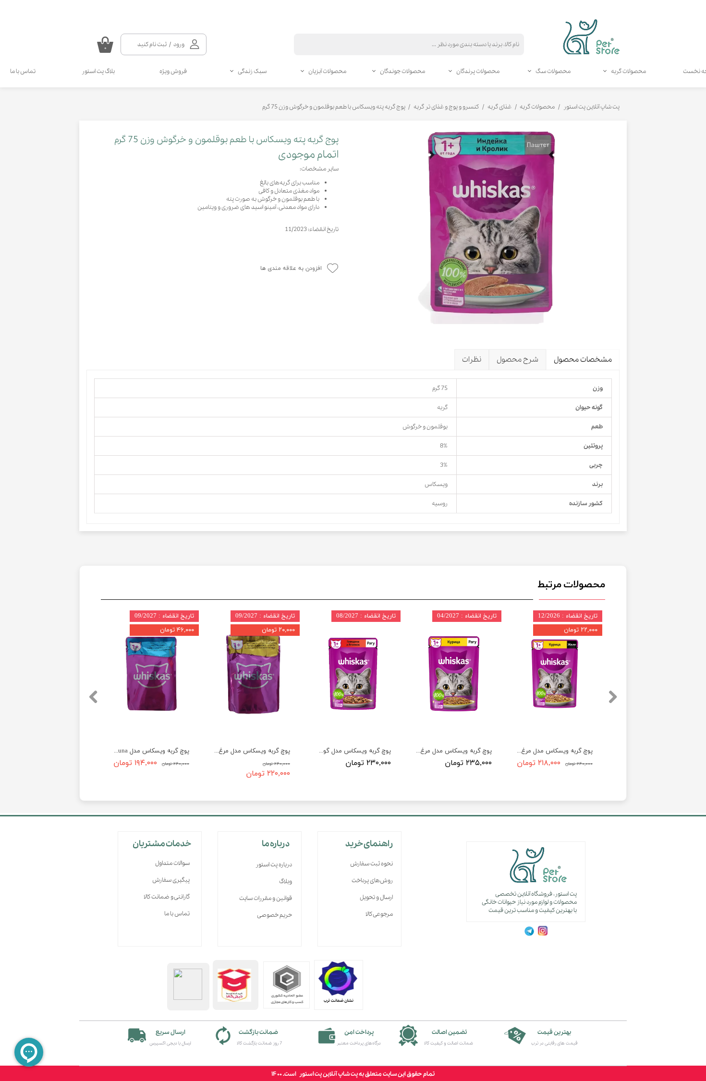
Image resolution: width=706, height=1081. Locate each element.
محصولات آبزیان (327, 71)
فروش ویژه (173, 71)
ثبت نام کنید (152, 44)
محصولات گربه (628, 71)
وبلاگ (285, 881)
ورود (178, 44)
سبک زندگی (252, 71)
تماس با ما (177, 914)
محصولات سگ (553, 71)
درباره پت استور (274, 865)
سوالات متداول (172, 863)
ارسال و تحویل (376, 897)
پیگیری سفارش (171, 880)
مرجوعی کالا (379, 914)
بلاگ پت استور (98, 71)
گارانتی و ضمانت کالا (167, 897)
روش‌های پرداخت (372, 880)
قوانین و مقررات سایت (265, 898)
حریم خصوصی (274, 915)
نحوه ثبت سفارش (371, 864)
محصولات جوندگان (402, 71)
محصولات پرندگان (477, 71)
